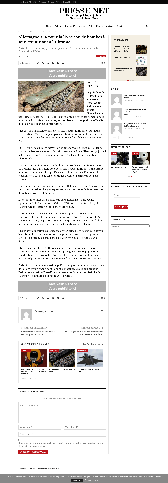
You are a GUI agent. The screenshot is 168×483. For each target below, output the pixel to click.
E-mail (118, 195)
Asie (91, 26)
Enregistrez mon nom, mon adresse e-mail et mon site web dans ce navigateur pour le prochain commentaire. (62, 445)
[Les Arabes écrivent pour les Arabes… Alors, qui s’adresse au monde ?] (34, 358)
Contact (51, 2)
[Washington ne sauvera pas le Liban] (116, 99)
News (48, 26)
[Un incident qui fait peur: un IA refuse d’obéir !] (141, 158)
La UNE (135, 153)
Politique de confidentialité (66, 2)
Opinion (58, 26)
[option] (130, 61)
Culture (109, 26)
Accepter (77, 480)
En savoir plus (92, 480)
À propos (42, 2)
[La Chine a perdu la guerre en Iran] (90, 358)
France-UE (70, 26)
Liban (114, 153)
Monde (99, 26)
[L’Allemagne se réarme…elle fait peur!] (62, 358)
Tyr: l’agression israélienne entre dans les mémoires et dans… (135, 112)
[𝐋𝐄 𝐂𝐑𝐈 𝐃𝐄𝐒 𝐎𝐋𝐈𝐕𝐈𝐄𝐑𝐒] (120, 158)
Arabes (81, 26)
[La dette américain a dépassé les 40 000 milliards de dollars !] (141, 49)
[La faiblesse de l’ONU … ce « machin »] (141, 60)
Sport (119, 26)
